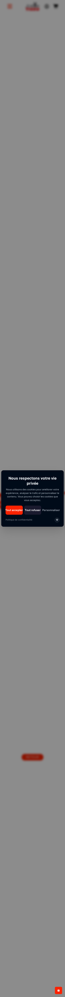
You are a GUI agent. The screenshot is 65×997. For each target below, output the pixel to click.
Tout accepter (14, 510)
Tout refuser (33, 510)
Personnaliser (51, 510)
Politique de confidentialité (19, 520)
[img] (57, 520)
